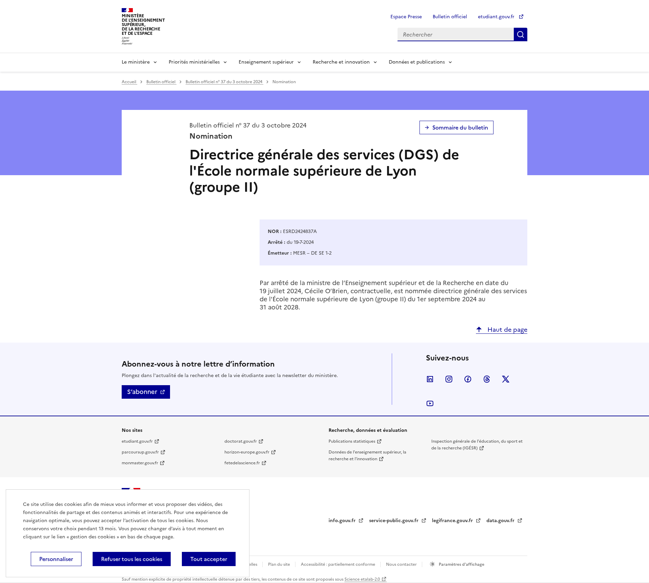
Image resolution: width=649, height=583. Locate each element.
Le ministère (136, 62)
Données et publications (417, 62)
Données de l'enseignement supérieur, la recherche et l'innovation (367, 455)
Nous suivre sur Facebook (468, 379)
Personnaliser (56, 559)
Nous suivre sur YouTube (430, 403)
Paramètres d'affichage (461, 564)
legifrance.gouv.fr (453, 520)
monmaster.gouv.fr (140, 463)
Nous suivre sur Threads (487, 379)
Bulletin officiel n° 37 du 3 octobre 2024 (224, 82)
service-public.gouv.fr (394, 520)
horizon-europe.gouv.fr (246, 452)
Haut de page (506, 329)
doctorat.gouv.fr (240, 441)
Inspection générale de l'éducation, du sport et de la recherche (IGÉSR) (477, 444)
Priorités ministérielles (194, 62)
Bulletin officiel (450, 16)
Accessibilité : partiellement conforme (338, 564)
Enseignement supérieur (266, 62)
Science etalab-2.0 (362, 579)
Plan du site (279, 564)
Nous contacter (402, 564)
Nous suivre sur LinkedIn (430, 379)
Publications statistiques (352, 441)
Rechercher (520, 34)
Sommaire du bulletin (460, 127)
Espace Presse (406, 16)
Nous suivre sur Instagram (449, 379)
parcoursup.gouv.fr (140, 452)
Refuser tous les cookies (131, 559)
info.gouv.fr (343, 520)
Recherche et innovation (341, 62)
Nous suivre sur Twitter (505, 379)
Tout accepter (208, 559)
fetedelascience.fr (242, 463)
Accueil (129, 82)
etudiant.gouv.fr (497, 16)
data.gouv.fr (501, 520)
